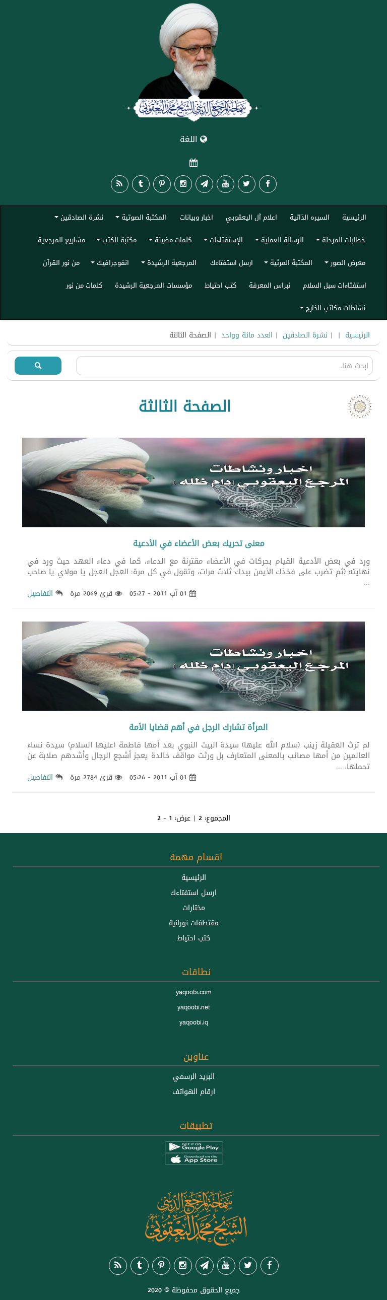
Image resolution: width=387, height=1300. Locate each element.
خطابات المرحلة (339, 241)
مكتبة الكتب (115, 241)
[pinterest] (162, 184)
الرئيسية (354, 217)
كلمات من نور (84, 285)
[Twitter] (246, 184)
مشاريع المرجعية (61, 240)
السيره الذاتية (310, 217)
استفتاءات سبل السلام (334, 285)
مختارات (193, 907)
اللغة (190, 139)
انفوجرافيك (108, 264)
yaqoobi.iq (193, 1022)
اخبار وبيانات (196, 217)
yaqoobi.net (193, 1007)
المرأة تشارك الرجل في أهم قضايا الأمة (198, 727)
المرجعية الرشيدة (167, 264)
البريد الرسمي (194, 1076)
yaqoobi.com (193, 992)
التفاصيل (40, 593)
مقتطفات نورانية (194, 922)
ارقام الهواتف (193, 1091)
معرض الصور (343, 264)
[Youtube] (225, 184)
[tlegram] (204, 184)
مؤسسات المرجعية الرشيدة (153, 285)
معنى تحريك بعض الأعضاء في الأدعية (199, 543)
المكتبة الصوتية (139, 219)
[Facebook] (268, 184)
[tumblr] (141, 184)
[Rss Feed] (119, 184)
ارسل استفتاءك (231, 262)
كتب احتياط (220, 285)
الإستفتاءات (222, 241)
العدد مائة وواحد (247, 334)
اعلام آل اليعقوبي (251, 217)
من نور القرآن (61, 262)
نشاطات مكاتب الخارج (331, 309)
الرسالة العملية (278, 241)
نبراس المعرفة (269, 285)
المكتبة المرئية (286, 264)
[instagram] (183, 184)
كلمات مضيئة (168, 241)
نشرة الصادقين (77, 219)
